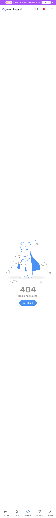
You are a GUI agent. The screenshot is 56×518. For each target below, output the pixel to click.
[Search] (37, 9)
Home (29, 303)
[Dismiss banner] (52, 2)
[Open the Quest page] (44, 9)
